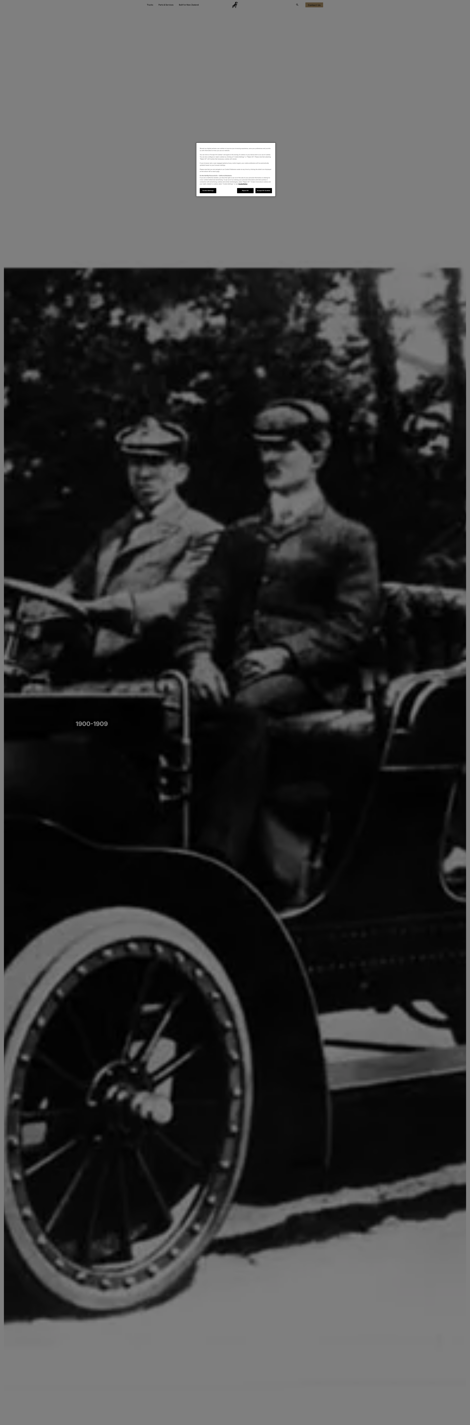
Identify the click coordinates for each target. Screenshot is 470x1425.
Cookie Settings (208, 190)
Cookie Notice (242, 184)
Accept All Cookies (263, 190)
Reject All (245, 190)
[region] (236, 170)
